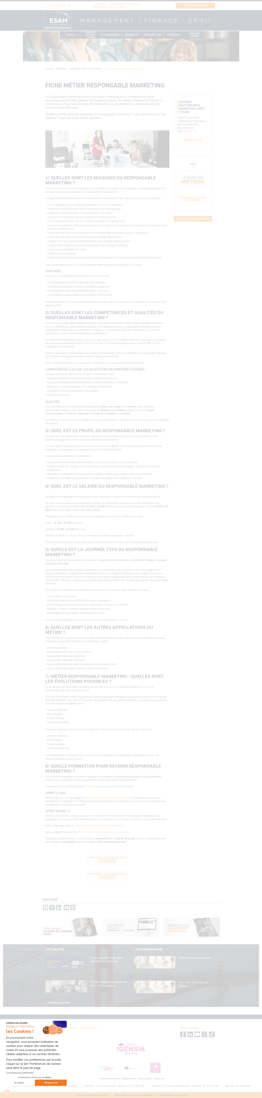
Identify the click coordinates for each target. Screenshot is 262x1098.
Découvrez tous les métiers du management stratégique (107, 876)
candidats (99, 4)
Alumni (133, 4)
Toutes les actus (58, 1002)
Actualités (132, 34)
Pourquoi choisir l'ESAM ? (91, 35)
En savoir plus (193, 140)
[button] (6, 1092)
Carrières (173, 34)
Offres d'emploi (145, 1078)
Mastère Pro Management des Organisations (106, 832)
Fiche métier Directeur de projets (194, 957)
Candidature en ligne (172, 1095)
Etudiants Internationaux (109, 7)
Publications (89, 1028)
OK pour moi (50, 1082)
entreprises (117, 4)
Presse (72, 1028)
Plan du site (159, 1078)
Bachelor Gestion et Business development (108, 797)
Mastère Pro (189, 131)
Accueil (49, 68)
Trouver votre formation (92, 1095)
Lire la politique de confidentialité (19, 1073)
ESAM (89, 786)
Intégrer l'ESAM (194, 34)
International (153, 34)
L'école (70, 34)
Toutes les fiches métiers (193, 218)
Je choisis (19, 1082)
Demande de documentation (133, 1095)
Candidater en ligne (195, 5)
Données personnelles (110, 1078)
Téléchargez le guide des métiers (193, 198)
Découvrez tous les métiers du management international (107, 860)
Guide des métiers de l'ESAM (85, 68)
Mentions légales (129, 1078)
